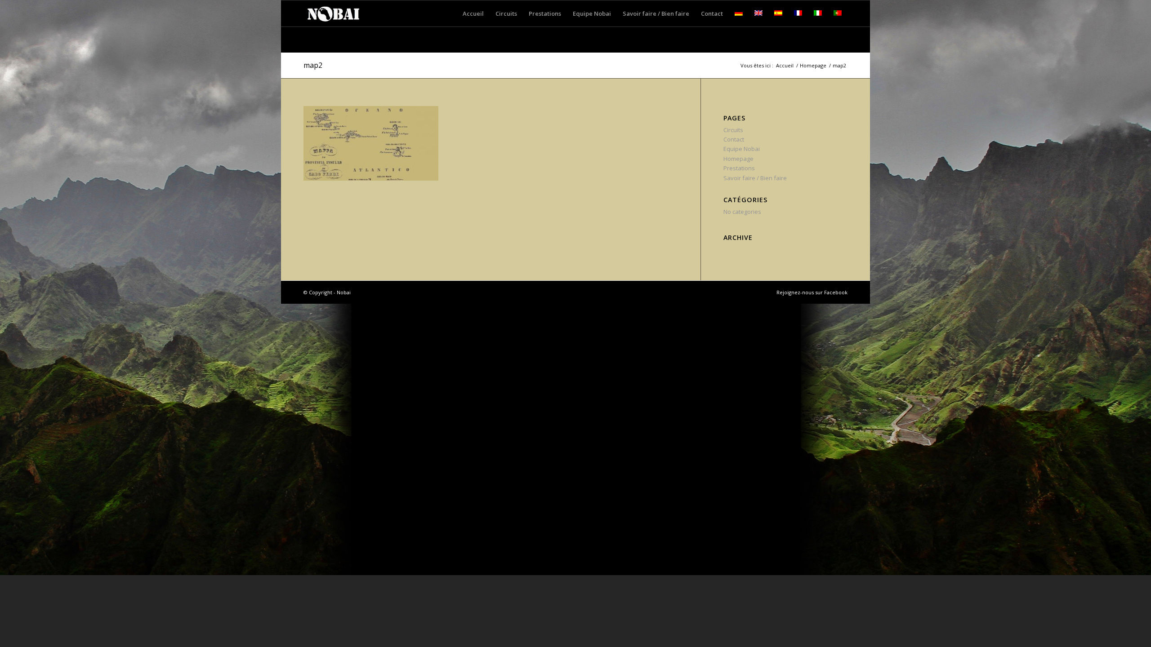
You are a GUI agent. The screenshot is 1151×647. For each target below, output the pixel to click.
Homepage (813, 65)
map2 (312, 65)
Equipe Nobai (741, 149)
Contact (733, 139)
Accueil (785, 65)
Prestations (739, 168)
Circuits (733, 130)
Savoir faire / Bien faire (755, 178)
